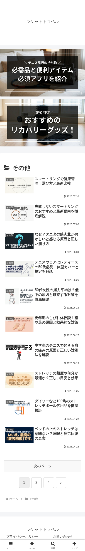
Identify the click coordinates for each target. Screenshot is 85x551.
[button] (76, 535)
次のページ (43, 466)
